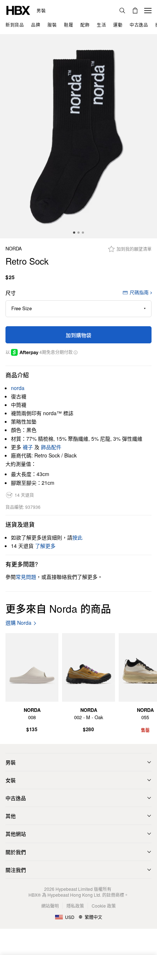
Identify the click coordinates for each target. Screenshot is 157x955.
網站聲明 (50, 906)
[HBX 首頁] (18, 9)
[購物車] (135, 10)
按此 (77, 537)
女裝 (10, 780)
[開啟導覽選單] (148, 10)
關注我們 (15, 869)
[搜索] (122, 10)
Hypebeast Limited (74, 889)
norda (13, 249)
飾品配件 (51, 447)
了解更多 (45, 545)
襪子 (28, 447)
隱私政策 (75, 906)
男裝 (41, 10)
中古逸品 (15, 798)
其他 (10, 815)
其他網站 (15, 833)
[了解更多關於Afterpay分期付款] (75, 352)
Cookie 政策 (104, 906)
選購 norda (18, 622)
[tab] (74, 232)
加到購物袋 (78, 335)
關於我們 (15, 851)
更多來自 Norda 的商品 (58, 608)
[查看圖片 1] (78, 136)
